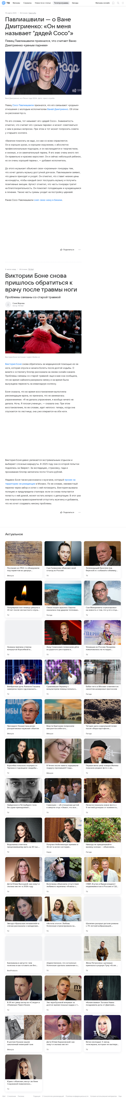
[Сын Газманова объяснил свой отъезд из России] (63, 559)
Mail (3, 1096)
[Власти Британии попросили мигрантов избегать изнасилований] (63, 717)
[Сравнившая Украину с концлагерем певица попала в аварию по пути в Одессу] (63, 678)
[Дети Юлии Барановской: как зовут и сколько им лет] (63, 1033)
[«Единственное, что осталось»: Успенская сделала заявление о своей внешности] (63, 954)
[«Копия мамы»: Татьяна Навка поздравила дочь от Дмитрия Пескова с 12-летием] (102, 994)
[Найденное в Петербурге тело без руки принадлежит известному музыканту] (23, 796)
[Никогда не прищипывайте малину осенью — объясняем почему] (102, 836)
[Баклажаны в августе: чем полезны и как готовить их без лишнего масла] (23, 954)
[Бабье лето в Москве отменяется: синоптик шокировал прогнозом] (102, 678)
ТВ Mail (31, 269)
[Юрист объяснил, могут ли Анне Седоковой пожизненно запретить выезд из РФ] (23, 1073)
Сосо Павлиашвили (23, 105)
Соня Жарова (18, 303)
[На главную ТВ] (7, 3)
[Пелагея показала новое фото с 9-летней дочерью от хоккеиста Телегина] (102, 796)
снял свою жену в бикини (48, 200)
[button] (43, 73)
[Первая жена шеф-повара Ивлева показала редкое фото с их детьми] (102, 757)
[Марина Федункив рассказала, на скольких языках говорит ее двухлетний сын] (102, 1073)
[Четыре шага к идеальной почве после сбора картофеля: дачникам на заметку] (102, 717)
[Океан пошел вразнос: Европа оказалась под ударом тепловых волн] (63, 599)
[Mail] (3, 3)
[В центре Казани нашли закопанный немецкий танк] (23, 1033)
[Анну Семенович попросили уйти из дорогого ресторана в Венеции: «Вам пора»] (63, 638)
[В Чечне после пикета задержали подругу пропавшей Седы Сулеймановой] (63, 757)
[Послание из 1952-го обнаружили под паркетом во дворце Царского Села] (23, 559)
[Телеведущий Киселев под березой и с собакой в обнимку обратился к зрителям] (102, 559)
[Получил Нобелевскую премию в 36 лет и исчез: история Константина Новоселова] (63, 836)
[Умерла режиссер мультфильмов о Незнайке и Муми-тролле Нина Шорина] (63, 1073)
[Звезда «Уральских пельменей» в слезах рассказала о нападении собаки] (23, 915)
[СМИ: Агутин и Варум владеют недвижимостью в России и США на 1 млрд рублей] (102, 875)
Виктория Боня (13, 364)
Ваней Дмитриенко (57, 109)
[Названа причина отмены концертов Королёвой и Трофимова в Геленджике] (23, 638)
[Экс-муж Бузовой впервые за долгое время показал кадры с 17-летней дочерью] (63, 994)
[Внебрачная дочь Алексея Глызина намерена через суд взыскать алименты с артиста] (23, 678)
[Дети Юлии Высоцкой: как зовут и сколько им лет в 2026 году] (23, 875)
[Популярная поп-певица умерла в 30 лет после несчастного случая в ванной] (23, 599)
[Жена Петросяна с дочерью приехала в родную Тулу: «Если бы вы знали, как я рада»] (102, 954)
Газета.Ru (32, 13)
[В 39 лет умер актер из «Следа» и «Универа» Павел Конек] (23, 994)
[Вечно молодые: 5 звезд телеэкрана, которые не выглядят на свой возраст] (102, 1033)
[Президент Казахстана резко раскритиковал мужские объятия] (23, 717)
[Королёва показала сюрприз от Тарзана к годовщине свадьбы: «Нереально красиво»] (23, 757)
